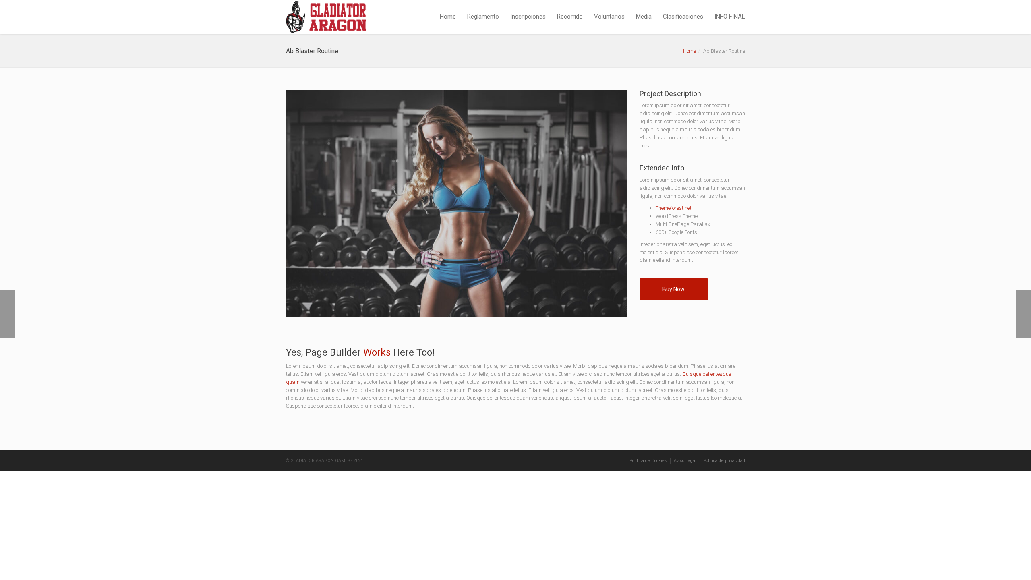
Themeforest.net (673, 208)
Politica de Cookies (648, 460)
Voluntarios (609, 16)
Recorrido (570, 16)
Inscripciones (528, 16)
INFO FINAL (729, 16)
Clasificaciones (683, 16)
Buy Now (673, 289)
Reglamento (483, 16)
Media (644, 16)
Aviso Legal (685, 460)
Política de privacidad (724, 460)
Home (448, 16)
